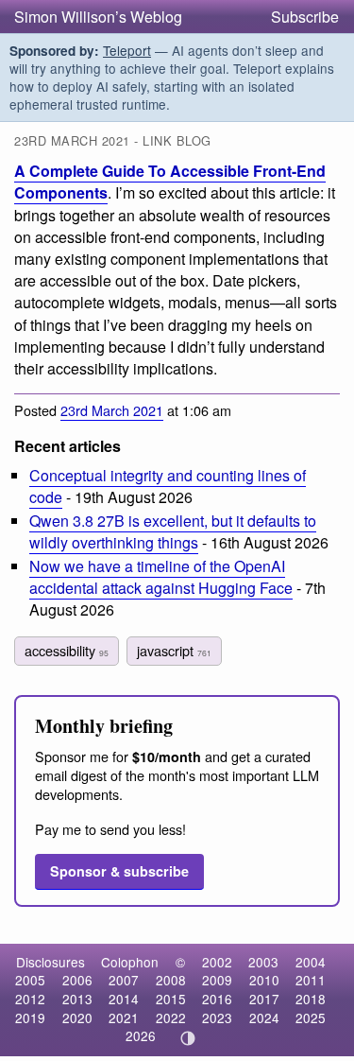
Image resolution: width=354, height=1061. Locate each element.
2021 (124, 1017)
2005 (30, 979)
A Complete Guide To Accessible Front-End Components (170, 181)
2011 (310, 979)
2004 (310, 961)
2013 (77, 998)
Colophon (130, 961)
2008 (171, 979)
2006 (77, 979)
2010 (264, 979)
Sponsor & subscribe (119, 870)
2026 (141, 1035)
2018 (310, 998)
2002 (217, 961)
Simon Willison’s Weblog (98, 16)
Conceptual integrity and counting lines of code (167, 486)
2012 (30, 998)
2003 (263, 961)
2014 (124, 998)
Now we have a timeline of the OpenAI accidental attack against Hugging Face (161, 577)
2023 (217, 1017)
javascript (174, 650)
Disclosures (50, 961)
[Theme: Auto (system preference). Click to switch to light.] (187, 1038)
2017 (264, 998)
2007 (124, 979)
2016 (217, 998)
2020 (77, 1017)
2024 (264, 1017)
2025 (310, 1017)
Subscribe (305, 16)
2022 (171, 1017)
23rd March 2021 (111, 410)
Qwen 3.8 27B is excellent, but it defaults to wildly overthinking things (172, 531)
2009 (217, 979)
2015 (171, 998)
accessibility (67, 650)
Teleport (127, 50)
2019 (30, 1017)
